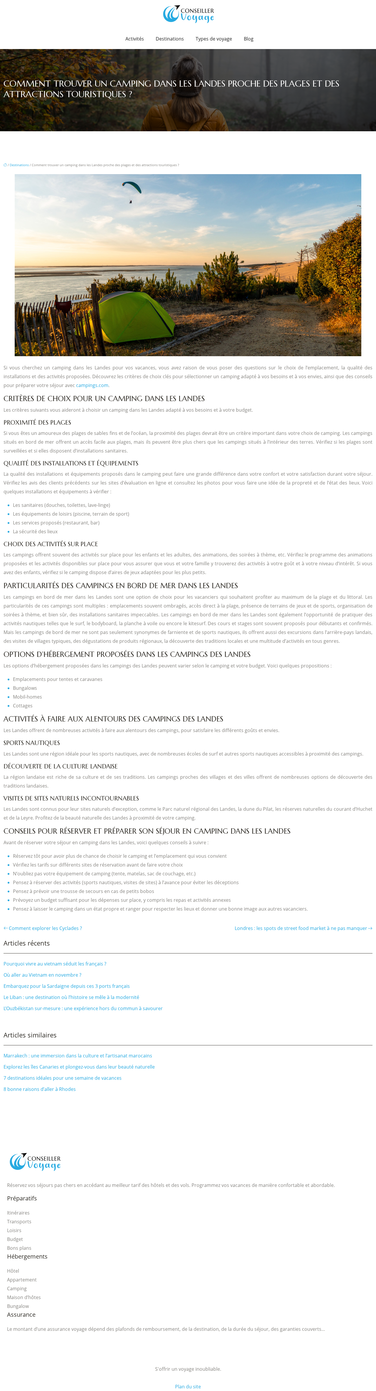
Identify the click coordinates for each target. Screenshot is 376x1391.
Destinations (170, 39)
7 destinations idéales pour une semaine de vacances (63, 1078)
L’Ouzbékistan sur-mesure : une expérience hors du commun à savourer (83, 1008)
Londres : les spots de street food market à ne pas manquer (301, 928)
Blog (249, 39)
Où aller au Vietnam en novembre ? (42, 975)
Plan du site (188, 1386)
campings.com (92, 385)
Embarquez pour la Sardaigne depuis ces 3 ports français (67, 986)
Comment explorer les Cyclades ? (45, 928)
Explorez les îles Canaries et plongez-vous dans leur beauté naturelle (79, 1067)
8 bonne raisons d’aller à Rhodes (40, 1089)
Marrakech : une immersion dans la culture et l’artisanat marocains (78, 1055)
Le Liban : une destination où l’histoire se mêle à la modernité (71, 997)
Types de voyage (214, 39)
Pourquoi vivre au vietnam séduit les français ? (55, 964)
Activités (134, 39)
